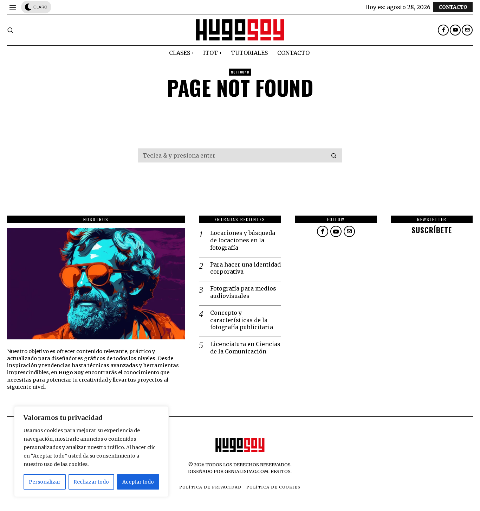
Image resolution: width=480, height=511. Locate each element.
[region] (91, 451)
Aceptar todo (138, 482)
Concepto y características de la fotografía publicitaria (241, 320)
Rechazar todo (91, 482)
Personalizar (44, 482)
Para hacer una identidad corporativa (245, 268)
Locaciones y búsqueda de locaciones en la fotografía (242, 240)
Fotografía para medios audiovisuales (243, 292)
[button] (333, 155)
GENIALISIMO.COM (246, 471)
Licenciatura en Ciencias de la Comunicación (245, 347)
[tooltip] (443, 30)
